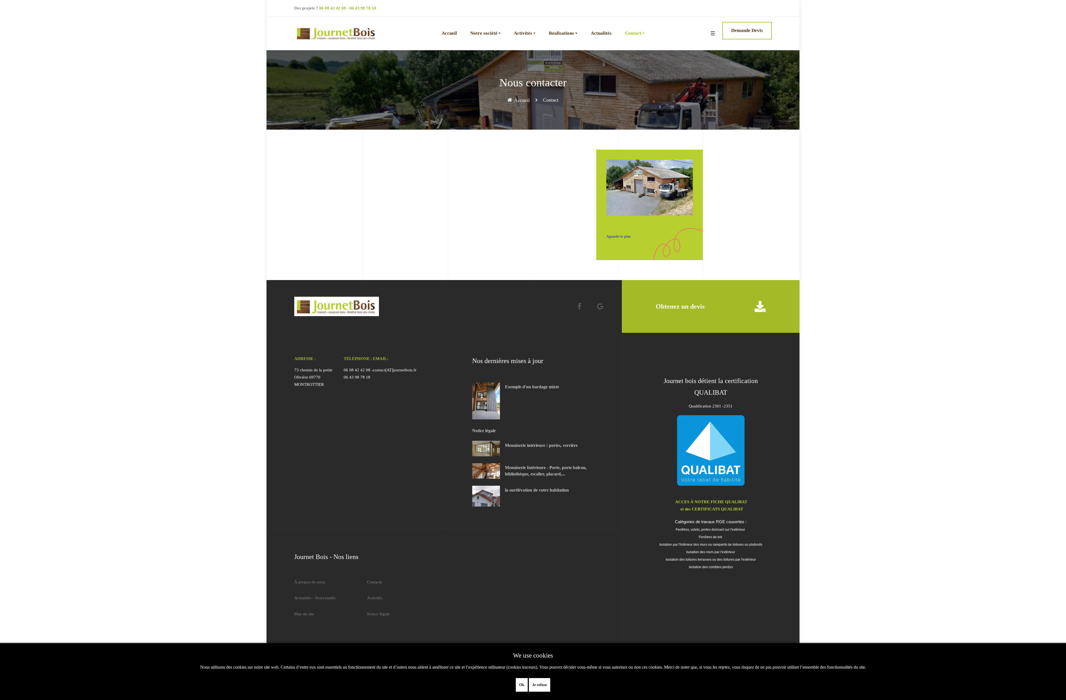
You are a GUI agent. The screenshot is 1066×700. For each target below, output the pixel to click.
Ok (521, 685)
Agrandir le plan (618, 236)
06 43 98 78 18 (363, 8)
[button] (485, 33)
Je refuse (539, 685)
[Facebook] (579, 307)
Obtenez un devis (680, 306)
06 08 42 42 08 (332, 8)
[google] (600, 307)
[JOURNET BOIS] (336, 33)
